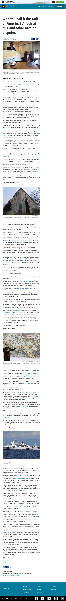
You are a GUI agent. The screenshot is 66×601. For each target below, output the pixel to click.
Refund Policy (53, 586)
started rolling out (15, 310)
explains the (25, 506)
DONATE (60, 2)
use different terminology (18, 478)
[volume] (7, 6)
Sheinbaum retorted (30, 373)
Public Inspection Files (27, 589)
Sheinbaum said (20, 406)
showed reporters (31, 392)
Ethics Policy (53, 589)
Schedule (39, 586)
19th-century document (23, 376)
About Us (39, 589)
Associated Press (17, 150)
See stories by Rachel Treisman (11, 575)
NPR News (9, 561)
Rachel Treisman (10, 38)
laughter (20, 83)
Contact (25, 586)
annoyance (27, 83)
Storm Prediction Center (25, 281)
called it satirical (16, 137)
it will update (26, 293)
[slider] (9, 6)
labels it (15, 518)
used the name (22, 288)
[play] (4, 6)
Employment (39, 592)
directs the (33, 89)
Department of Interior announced (19, 240)
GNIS (25, 226)
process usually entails (24, 260)
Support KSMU (26, 592)
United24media (11, 532)
